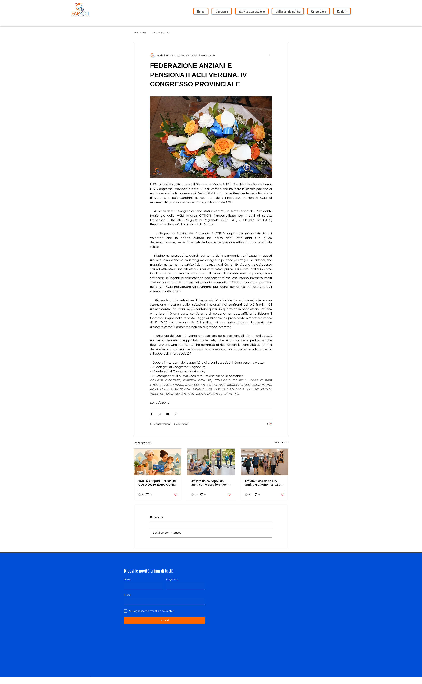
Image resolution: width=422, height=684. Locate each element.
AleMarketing (95, 681)
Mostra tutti (281, 442)
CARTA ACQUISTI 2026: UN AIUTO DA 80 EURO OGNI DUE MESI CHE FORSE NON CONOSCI (157, 482)
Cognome (172, 579)
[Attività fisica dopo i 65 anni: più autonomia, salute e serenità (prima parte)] (264, 462)
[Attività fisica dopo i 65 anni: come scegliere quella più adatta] (211, 462)
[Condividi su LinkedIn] (167, 413)
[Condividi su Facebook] (151, 413)
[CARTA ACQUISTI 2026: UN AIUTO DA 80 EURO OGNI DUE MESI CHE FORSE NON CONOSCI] (157, 462)
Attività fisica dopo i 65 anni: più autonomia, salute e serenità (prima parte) (264, 482)
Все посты (140, 32)
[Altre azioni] (270, 55)
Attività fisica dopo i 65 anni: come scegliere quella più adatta (210, 482)
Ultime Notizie (160, 32)
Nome (127, 579)
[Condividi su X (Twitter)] (159, 413)
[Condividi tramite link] (175, 413)
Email (127, 594)
